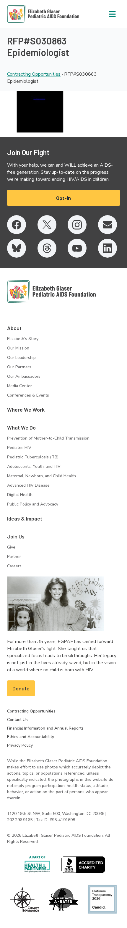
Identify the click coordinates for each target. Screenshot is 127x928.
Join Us (16, 536)
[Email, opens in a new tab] (107, 224)
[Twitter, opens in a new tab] (47, 224)
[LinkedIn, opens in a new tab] (107, 248)
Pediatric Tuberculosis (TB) (32, 457)
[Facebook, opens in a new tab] (16, 224)
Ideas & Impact (24, 518)
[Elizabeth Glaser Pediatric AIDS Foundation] (51, 291)
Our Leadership (21, 357)
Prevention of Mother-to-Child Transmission (48, 438)
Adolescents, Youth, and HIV (34, 466)
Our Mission (18, 348)
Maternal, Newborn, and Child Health (41, 476)
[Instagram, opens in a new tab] (77, 224)
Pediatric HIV (19, 447)
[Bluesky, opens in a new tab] (16, 248)
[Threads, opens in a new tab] (47, 248)
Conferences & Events (28, 395)
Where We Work (26, 409)
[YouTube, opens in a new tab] (77, 248)
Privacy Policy (20, 745)
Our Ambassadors (23, 376)
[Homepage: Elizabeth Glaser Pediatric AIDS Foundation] (27, 14)
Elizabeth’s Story (22, 339)
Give (11, 547)
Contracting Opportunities (34, 74)
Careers (14, 566)
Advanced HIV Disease (28, 485)
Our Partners (19, 367)
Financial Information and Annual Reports (45, 728)
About (14, 328)
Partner (14, 556)
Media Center (19, 386)
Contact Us (17, 719)
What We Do (21, 427)
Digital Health (19, 495)
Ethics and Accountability (30, 737)
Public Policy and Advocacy (32, 504)
